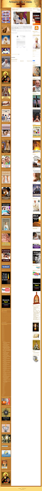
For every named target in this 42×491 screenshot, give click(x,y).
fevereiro (4, 392)
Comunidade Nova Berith (35, 313)
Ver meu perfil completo (4, 322)
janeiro (3, 393)
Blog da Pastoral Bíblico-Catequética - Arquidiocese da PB (36, 311)
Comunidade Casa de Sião (36, 307)
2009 (2, 395)
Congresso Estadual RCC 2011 (36, 352)
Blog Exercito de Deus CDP (36, 315)
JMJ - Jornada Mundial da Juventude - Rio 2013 (36, 310)
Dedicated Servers (22, 489)
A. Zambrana (19, 488)
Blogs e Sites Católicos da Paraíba (36, 319)
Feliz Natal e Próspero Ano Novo (6, 346)
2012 (2, 339)
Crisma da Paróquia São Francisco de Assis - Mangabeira (36, 317)
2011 (2, 340)
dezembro (4, 341)
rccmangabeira (34, 316)
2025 (2, 325)
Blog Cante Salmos (35, 318)
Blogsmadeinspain (24, 488)
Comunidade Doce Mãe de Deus (36, 312)
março (3, 391)
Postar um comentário (14, 59)
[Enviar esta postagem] (18, 54)
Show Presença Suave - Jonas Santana (6, 349)
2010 (2, 394)
